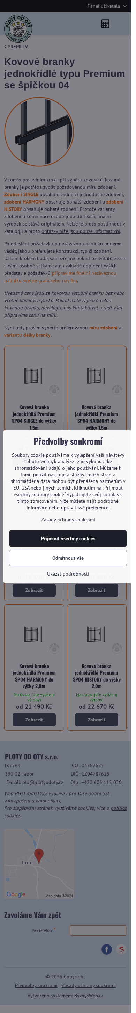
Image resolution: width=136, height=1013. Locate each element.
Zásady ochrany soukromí (68, 519)
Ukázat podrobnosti (68, 574)
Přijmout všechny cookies (68, 538)
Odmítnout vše (68, 558)
